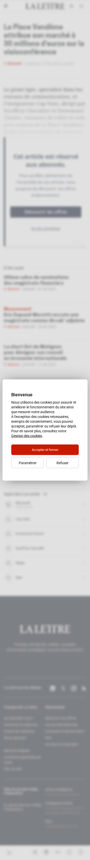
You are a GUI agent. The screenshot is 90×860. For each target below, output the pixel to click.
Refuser (62, 463)
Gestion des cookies (26, 436)
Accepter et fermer (45, 450)
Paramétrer (27, 463)
